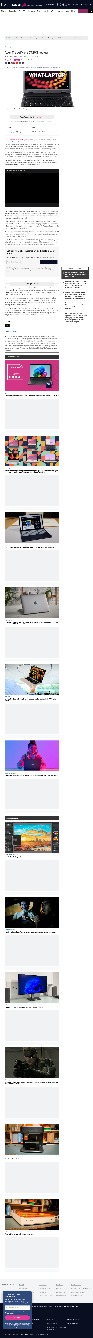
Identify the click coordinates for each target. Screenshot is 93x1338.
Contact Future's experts (33, 1319)
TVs (24, 11)
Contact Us (49, 1319)
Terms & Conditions (15, 1325)
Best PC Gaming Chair (45, 1296)
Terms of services (28, 267)
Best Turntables (76, 1285)
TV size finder (20, 38)
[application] (32, 188)
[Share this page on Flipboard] (17, 63)
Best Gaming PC (43, 1292)
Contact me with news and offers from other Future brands (17, 1312)
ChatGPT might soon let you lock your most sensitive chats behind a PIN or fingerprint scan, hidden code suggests (75, 295)
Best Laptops (42, 1285)
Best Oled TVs (60, 1292)
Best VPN (78, 38)
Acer (6, 144)
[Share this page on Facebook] (6, 63)
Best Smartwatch (61, 1296)
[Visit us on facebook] (57, 4)
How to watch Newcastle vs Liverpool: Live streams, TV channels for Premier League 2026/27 (75, 306)
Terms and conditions (73, 1319)
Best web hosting (47, 38)
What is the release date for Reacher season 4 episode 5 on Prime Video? (76, 274)
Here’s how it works (55, 67)
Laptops (16, 47)
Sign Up (17, 1318)
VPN (52, 11)
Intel (32, 232)
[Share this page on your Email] (23, 63)
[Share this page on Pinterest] (14, 63)
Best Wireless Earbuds (78, 1292)
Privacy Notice (10, 268)
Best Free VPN (23, 1288)
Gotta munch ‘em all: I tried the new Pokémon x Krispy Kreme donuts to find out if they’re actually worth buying (75, 284)
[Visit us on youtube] (63, 4)
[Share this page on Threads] (20, 63)
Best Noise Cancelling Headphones (81, 1288)
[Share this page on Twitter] (9, 63)
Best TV (58, 1288)
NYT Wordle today (64, 38)
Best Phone (59, 1285)
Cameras (59, 11)
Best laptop (33, 38)
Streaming (31, 11)
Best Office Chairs (76, 1296)
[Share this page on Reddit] (11, 63)
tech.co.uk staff (27, 60)
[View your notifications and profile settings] (82, 4)
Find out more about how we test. (32, 141)
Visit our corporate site (70, 1306)
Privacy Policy (23, 1324)
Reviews (17, 60)
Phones (4, 11)
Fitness (39, 11)
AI (19, 11)
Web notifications (72, 1323)
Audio (47, 11)
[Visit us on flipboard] (66, 4)
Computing (13, 11)
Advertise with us (51, 1323)
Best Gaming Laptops (45, 1288)
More (73, 11)
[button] (88, 4)
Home (67, 11)
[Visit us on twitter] (60, 4)
